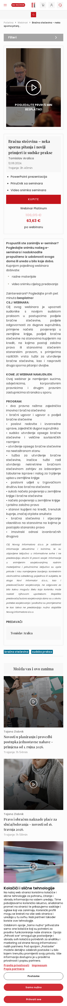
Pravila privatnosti (16, 965)
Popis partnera (14, 969)
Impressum (39, 965)
